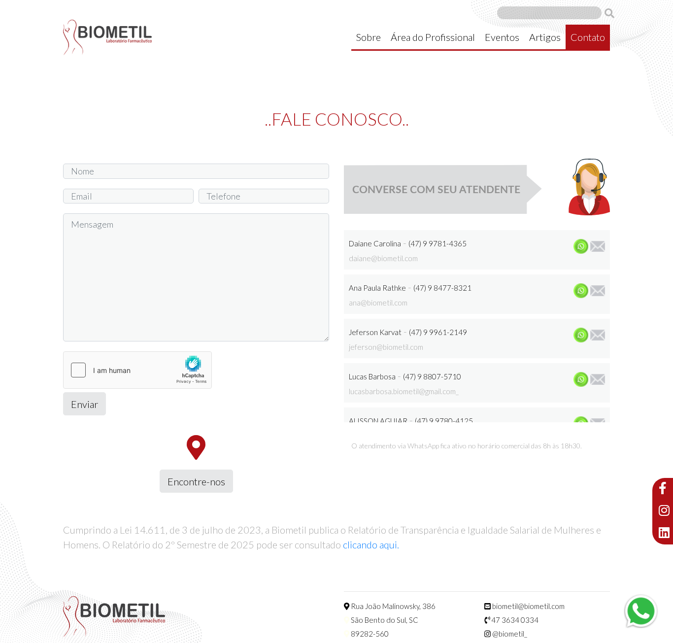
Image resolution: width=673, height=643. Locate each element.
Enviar (84, 404)
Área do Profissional (433, 37)
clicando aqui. (371, 544)
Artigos (545, 37)
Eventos (502, 37)
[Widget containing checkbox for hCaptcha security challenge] (137, 370)
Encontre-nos (196, 481)
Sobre (368, 37)
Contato (588, 37)
